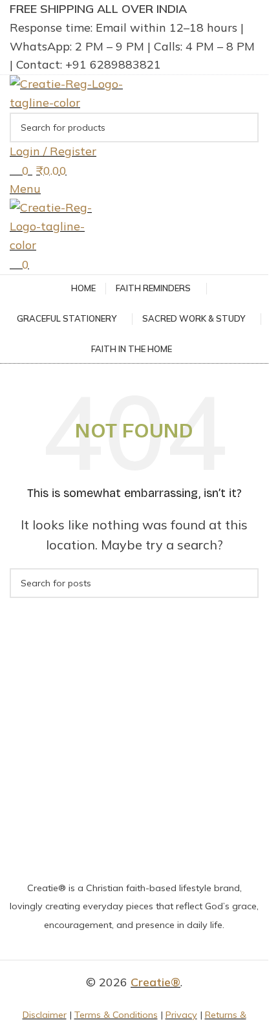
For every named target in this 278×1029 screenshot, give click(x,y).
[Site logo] (71, 92)
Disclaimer (45, 1015)
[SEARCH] (244, 127)
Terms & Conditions (116, 1015)
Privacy (181, 1015)
